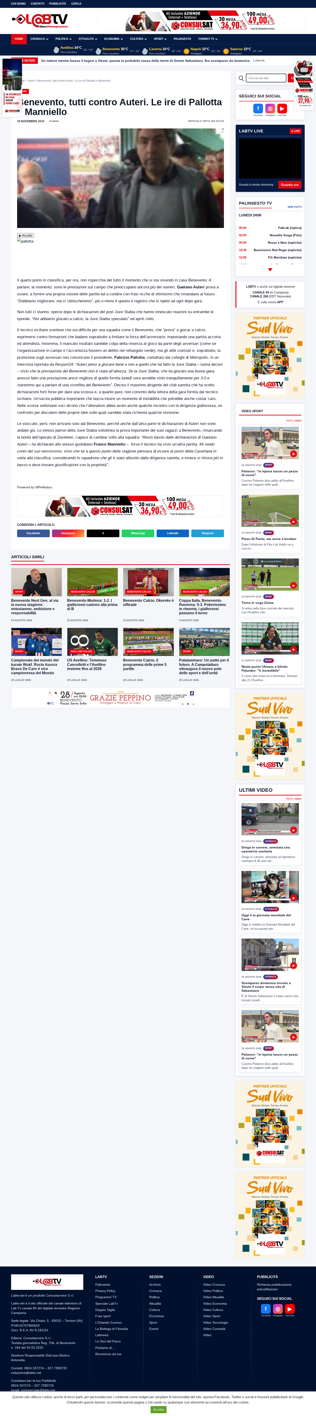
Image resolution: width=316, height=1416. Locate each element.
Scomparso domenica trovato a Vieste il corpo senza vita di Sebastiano (266, 969)
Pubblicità (57, 3)
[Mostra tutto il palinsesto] (270, 269)
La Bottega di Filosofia (111, 1294)
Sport (158, 39)
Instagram (68, 533)
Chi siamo (18, 3)
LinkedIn (172, 533)
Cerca (76, 3)
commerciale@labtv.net (38, 1355)
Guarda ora (290, 185)
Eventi (153, 1294)
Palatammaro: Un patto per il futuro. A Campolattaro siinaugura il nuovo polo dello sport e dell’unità (204, 666)
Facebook (33, 533)
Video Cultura (213, 1275)
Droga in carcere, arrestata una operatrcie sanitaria (266, 832)
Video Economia (215, 1269)
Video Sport (211, 1281)
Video (207, 1300)
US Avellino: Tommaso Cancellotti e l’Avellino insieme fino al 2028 (87, 664)
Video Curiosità (214, 1294)
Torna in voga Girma (257, 603)
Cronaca (38, 39)
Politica (62, 39)
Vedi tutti (294, 207)
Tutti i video (293, 421)
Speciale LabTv (106, 1269)
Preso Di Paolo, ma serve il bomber (269, 539)
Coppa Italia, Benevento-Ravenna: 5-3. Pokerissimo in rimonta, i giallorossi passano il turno (202, 607)
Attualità (86, 39)
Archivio (155, 1250)
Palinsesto (182, 39)
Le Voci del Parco (108, 1307)
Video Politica (213, 1256)
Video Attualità (213, 1262)
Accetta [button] (158, 1409)
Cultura (136, 39)
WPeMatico (43, 487)
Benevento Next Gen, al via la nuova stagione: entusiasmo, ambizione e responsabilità (34, 607)
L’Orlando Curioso (108, 1288)
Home (19, 39)
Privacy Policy (105, 1256)
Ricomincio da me (108, 1319)
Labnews (101, 1300)
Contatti (37, 3)
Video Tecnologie (215, 1288)
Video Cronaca (214, 1250)
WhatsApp (138, 533)
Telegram (207, 533)
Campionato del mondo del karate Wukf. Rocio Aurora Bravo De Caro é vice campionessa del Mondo (35, 666)
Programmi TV (106, 1262)
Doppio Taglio (105, 1275)
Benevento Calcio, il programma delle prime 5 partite (145, 664)
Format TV (206, 39)
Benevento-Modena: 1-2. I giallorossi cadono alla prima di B (92, 605)
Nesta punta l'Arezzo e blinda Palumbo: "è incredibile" (265, 668)
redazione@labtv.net (26, 1338)
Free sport (103, 1281)
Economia (112, 39)
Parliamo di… (105, 1313)
